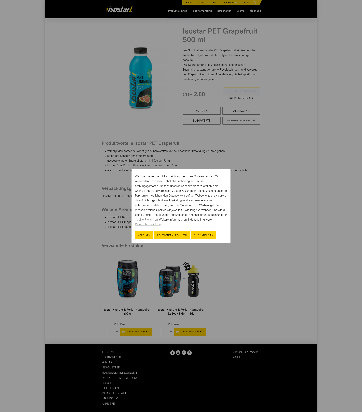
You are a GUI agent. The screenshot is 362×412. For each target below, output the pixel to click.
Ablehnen (144, 235)
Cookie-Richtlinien (146, 219)
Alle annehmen (203, 235)
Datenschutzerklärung (148, 224)
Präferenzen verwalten (172, 235)
